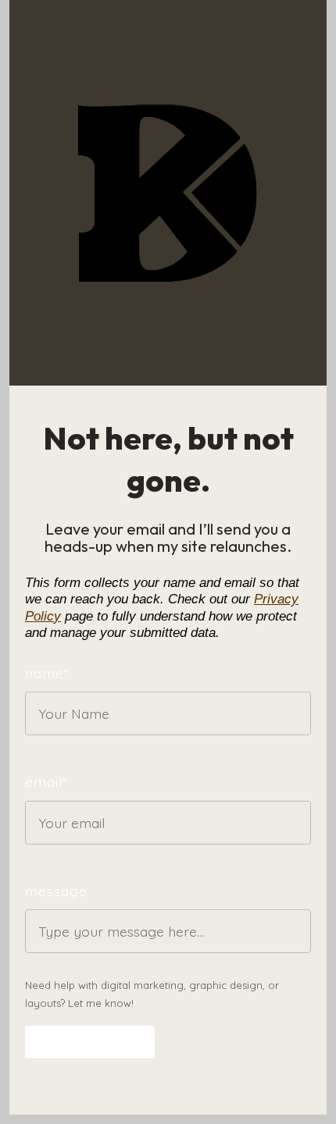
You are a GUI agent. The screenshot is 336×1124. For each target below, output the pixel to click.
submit (70, 1042)
